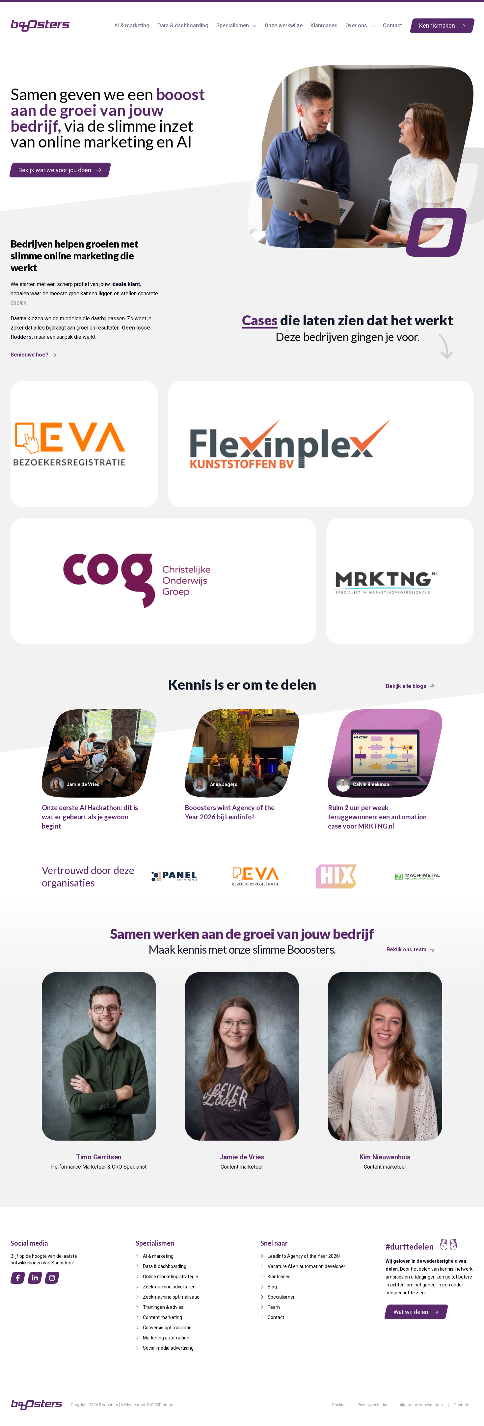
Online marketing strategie (170, 1276)
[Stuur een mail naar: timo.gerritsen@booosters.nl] (99, 1182)
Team (274, 1307)
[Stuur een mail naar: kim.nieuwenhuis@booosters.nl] (385, 1182)
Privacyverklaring (373, 1405)
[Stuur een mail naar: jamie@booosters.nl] (242, 1182)
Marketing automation (166, 1337)
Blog (272, 1286)
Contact (392, 25)
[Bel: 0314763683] (81, 1182)
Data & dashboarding (182, 25)
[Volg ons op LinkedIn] (35, 1278)
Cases (260, 320)
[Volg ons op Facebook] (18, 1278)
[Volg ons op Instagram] (52, 1278)
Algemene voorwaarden (421, 1405)
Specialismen (232, 25)
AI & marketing (131, 25)
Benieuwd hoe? (29, 355)
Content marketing (162, 1317)
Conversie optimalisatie (167, 1327)
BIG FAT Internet (161, 1405)
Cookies (339, 1405)
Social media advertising (168, 1348)
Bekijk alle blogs (406, 686)
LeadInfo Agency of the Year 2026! (304, 1256)
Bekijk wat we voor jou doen (54, 170)
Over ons (356, 25)
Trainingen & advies (163, 1307)
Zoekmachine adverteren (169, 1286)
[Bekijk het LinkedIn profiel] (116, 1182)
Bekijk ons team (406, 949)
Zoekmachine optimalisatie (171, 1297)
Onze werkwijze (284, 25)
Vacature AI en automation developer (306, 1266)
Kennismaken (437, 25)
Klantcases (323, 25)
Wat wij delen (410, 1311)
